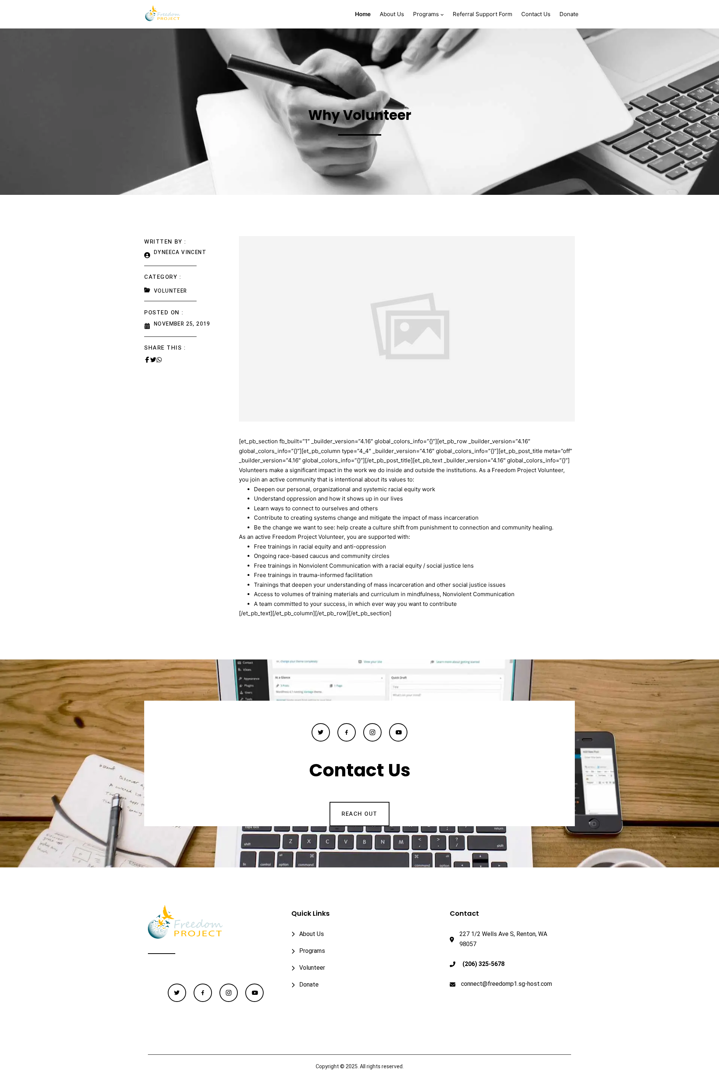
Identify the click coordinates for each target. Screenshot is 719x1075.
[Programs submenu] (442, 14)
